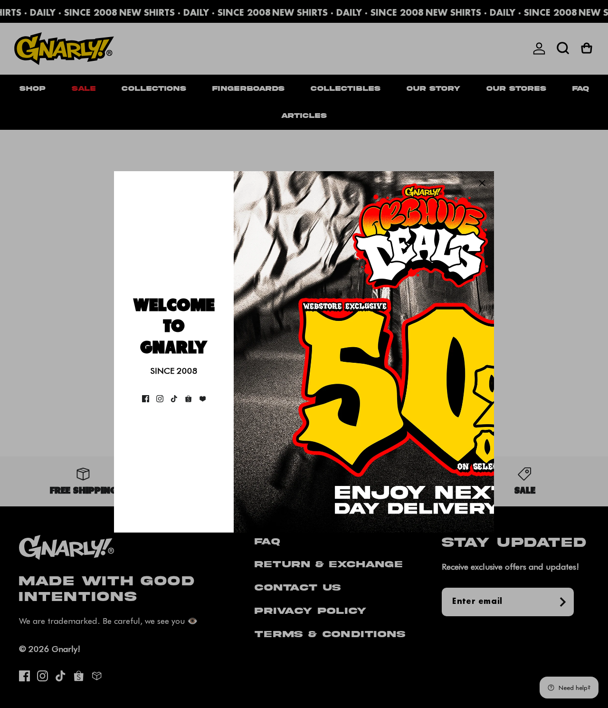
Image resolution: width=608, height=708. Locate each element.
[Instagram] (159, 398)
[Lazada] (202, 398)
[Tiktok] (174, 398)
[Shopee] (188, 398)
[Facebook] (145, 398)
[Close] (482, 183)
